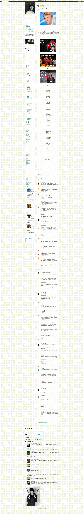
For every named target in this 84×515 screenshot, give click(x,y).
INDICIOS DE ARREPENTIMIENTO (32, 456)
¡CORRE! (28, 97)
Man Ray (27, 159)
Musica (27, 161)
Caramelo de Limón (28, 28)
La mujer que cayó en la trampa (32, 205)
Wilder (27, 180)
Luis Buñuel (27, 156)
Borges (27, 131)
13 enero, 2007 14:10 (43, 198)
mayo (27, 81)
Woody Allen (27, 184)
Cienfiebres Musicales (28, 27)
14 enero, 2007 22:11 (43, 336)
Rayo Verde (27, 167)
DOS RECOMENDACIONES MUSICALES (33, 473)
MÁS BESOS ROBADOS (30, 114)
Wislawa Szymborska (28, 182)
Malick (27, 158)
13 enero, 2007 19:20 (43, 255)
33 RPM (28, 99)
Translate (41, 439)
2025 (27, 65)
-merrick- (42, 368)
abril (27, 82)
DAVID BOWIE (42, 9)
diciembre (28, 73)
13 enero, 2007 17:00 (43, 204)
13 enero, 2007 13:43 (43, 186)
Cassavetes (27, 135)
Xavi (41, 226)
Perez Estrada (28, 163)
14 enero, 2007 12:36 (43, 282)
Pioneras (27, 165)
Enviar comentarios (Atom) (44, 422)
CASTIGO (28, 104)
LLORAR (28, 111)
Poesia (27, 166)
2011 (27, 67)
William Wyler (27, 181)
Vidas (27, 179)
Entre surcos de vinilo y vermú (29, 29)
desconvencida (43, 182)
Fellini (27, 140)
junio (27, 80)
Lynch (27, 157)
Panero (27, 162)
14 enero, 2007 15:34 (43, 299)
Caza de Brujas (28, 136)
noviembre (28, 74)
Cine (26, 137)
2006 (27, 121)
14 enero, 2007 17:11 (43, 319)
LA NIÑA (28, 92)
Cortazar (27, 138)
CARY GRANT (28, 119)
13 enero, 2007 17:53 (43, 225)
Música (40, 174)
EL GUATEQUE (29, 448)
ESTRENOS (28, 110)
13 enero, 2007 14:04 (43, 191)
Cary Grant (27, 134)
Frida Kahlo (27, 143)
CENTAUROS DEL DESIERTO (35, 443)
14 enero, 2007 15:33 (43, 295)
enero (27, 86)
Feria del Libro (28, 141)
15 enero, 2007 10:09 (43, 363)
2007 (27, 72)
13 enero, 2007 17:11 (43, 217)
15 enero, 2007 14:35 (43, 409)
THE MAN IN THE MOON (34, 451)
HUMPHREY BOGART (29, 103)
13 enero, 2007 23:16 (43, 266)
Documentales (28, 139)
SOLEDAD (28, 96)
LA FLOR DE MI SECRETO (35, 464)
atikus (41, 178)
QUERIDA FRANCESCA (34, 481)
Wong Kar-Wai (28, 183)
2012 (27, 66)
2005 (27, 122)
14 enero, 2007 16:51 (43, 312)
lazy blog (28, 224)
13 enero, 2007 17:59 (43, 247)
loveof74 (28, 197)
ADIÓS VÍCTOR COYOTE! (32, 189)
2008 (27, 71)
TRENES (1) (28, 88)
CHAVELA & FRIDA (29, 118)
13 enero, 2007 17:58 (43, 235)
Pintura (27, 164)
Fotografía (27, 142)
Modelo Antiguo (28, 26)
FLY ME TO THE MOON (30, 91)
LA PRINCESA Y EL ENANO (35, 459)
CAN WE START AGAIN (30, 98)
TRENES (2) (28, 87)
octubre (28, 75)
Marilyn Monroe (28, 160)
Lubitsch (27, 155)
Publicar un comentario (41, 419)
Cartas (27, 133)
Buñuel (27, 132)
